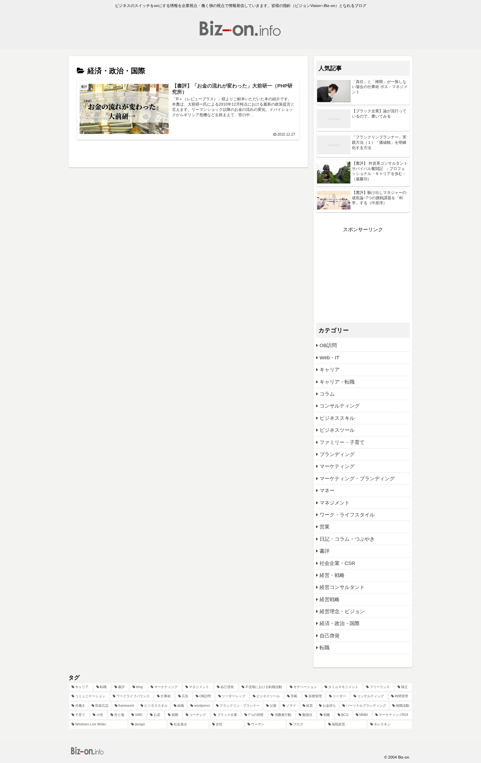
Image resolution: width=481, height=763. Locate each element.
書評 (325, 551)
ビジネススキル (337, 418)
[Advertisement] (363, 273)
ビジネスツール (337, 430)
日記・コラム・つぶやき (347, 539)
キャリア (330, 369)
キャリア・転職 (337, 382)
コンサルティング (340, 406)
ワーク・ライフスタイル (347, 515)
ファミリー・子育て (342, 442)
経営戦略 (330, 599)
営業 (325, 527)
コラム (327, 394)
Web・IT (329, 357)
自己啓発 (330, 635)
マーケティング (337, 466)
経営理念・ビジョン (342, 611)
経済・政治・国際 (340, 623)
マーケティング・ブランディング (357, 478)
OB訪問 (328, 345)
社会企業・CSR (337, 563)
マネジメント (335, 503)
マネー (327, 490)
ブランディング (337, 454)
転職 (325, 647)
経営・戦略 (332, 575)
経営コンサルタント (342, 587)
